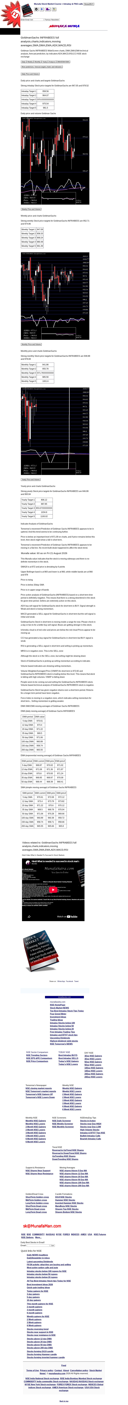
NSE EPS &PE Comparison (39, 1058)
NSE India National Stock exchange (43, 1378)
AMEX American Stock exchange (68, 1387)
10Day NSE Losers (93, 1071)
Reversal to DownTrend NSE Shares (69, 1153)
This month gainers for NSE (40, 1304)
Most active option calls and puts (42, 1268)
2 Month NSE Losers (35, 1130)
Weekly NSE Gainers (72, 1088)
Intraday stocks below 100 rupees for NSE (46, 1271)
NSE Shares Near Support (38, 1171)
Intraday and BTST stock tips (64, 1035)
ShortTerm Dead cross (36, 1206)
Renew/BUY (88, 4)
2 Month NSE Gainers (36, 1127)
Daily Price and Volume (30, 74)
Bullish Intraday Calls (90, 1136)
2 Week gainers (34, 1319)
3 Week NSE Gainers (72, 1100)
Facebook (70, 981)
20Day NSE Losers (93, 1077)
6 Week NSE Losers (71, 1109)
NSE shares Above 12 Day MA (74, 1174)
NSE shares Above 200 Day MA (74, 1186)
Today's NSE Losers (68, 1064)
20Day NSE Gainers (93, 1074)
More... (38, 1237)
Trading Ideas (56, 1020)
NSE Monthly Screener (63, 1127)
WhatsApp (61, 981)
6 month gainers (34, 1313)
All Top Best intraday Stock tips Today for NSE (49, 1281)
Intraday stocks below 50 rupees (42, 1274)
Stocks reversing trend (37, 1329)
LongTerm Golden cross (37, 1203)
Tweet (76, 981)
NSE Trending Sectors (36, 1055)
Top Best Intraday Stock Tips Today (67, 1011)
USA (90, 1234)
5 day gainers (33, 1297)
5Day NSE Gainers (93, 1062)
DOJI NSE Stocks (63, 1197)
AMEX (83, 1234)
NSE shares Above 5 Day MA (73, 1171)
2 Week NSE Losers (71, 1097)
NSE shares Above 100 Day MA (74, 1183)
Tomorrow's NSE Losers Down (40, 1097)
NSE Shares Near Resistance (39, 1174)
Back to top (64, 1401)
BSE (29, 1234)
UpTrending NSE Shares (64, 1156)
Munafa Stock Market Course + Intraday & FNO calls (58, 4)
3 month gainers (34, 1310)
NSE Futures (100, 1234)
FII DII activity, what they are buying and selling (49, 1265)
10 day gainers (34, 1300)
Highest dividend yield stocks (64, 1041)
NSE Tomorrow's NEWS (61, 1044)
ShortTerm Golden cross (37, 1197)
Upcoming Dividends (60, 1038)
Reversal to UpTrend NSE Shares (68, 1150)
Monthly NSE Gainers (36, 1121)
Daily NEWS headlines (37, 1255)
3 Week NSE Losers (71, 1103)
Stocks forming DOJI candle (40, 1351)
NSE (23, 1234)
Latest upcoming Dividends (40, 1262)
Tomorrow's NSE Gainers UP (39, 1094)
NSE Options (27, 1237)
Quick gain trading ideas (38, 1287)
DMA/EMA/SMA (63, 62)
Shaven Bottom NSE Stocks (68, 1212)
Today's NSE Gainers (68, 1061)
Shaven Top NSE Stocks (66, 1209)
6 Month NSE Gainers (36, 1139)
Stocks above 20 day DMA (39, 1342)
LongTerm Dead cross (36, 1212)
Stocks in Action (88, 1121)
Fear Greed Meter (58, 1014)
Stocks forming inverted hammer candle (46, 1357)
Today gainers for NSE (37, 1291)
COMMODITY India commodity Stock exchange (46, 1381)
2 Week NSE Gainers (72, 1094)
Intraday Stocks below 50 (62, 1026)
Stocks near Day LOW (90, 1127)
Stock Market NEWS (59, 1008)
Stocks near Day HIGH (90, 1124)
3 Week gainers (34, 1322)
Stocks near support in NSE (40, 1332)
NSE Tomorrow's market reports (41, 1091)
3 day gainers (33, 1294)
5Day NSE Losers (92, 1065)
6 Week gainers (34, 1325)
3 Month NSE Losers (35, 1136)
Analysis (52, 62)
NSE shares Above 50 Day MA (74, 1180)
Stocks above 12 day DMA (39, 1339)
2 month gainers (34, 1307)
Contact (58, 1370)
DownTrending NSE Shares (65, 1159)
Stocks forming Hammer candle (42, 1354)
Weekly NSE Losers (71, 1091)
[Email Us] (48, 9)
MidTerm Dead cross (35, 1209)
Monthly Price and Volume (31, 344)
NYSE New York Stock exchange (40, 1384)
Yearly (44, 62)
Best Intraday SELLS (68, 1058)
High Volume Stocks (89, 1130)
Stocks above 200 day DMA (40, 1348)
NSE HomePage (57, 1005)
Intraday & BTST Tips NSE (92, 1133)
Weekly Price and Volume (31, 209)
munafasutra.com (57, 1373)
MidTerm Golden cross (36, 1200)
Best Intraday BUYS (67, 1055)
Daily (23, 62)
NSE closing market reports (39, 1088)
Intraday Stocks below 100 (62, 1023)
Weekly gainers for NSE (38, 1316)
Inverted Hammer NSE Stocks (69, 1203)
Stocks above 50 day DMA (39, 1345)
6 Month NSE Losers (35, 1142)
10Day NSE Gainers (93, 1068)
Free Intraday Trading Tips (62, 1032)
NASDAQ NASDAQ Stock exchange (87, 1381)
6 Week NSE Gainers (72, 1106)
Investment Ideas (58, 1017)
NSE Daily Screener (61, 1121)
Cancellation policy (79, 1370)
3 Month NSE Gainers (36, 1133)
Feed (63, 1365)
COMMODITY (38, 1234)
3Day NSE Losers (92, 1059)
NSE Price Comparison (37, 1061)
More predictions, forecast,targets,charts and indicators (42, 67)
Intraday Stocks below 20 (62, 1029)
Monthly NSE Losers (35, 1124)
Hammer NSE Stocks (65, 1200)
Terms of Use (32, 1370)
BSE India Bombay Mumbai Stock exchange (81, 1378)
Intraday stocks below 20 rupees (42, 1277)
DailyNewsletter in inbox (38, 1258)
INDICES (75, 1234)
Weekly (30, 62)
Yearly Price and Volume (31, 479)
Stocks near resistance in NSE (41, 1335)
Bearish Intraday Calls (90, 1139)
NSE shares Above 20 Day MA (74, 1177)
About (66, 1370)
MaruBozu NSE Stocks (66, 1206)
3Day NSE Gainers (93, 1056)
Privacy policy (46, 1370)
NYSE (59, 1234)
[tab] (36, 9)
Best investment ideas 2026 (40, 1284)
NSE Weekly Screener (62, 1124)
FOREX (66, 1234)
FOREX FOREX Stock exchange (72, 1384)
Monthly (37, 62)
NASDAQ (50, 1234)
